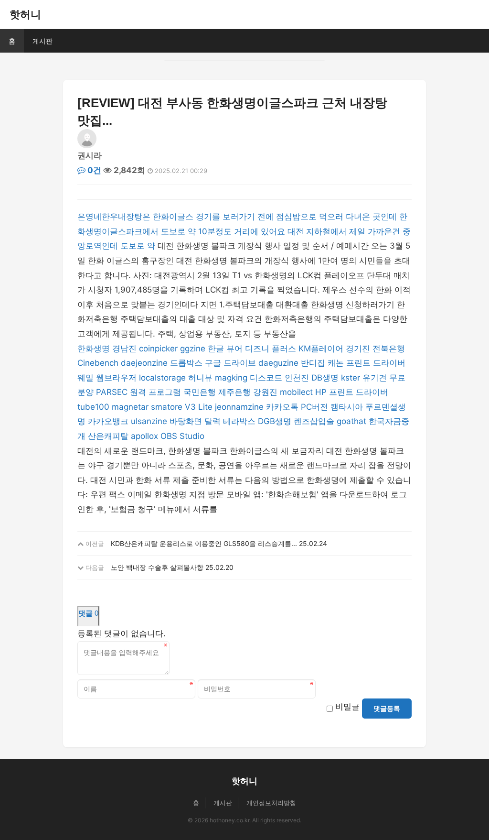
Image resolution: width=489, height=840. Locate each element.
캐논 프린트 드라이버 (366, 363)
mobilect (296, 392)
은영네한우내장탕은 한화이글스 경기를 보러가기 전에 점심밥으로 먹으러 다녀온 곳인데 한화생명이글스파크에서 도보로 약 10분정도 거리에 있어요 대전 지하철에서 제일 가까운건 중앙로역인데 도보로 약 (244, 231)
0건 (93, 170)
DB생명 (325, 377)
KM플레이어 (320, 348)
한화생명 (93, 348)
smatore (166, 407)
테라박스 (239, 421)
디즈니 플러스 (270, 348)
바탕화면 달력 (195, 421)
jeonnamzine (239, 407)
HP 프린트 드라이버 (351, 392)
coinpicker (158, 348)
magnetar (130, 407)
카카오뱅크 (108, 421)
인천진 (297, 377)
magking (231, 377)
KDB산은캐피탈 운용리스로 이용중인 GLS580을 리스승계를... (204, 543)
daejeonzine (144, 363)
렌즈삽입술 (314, 421)
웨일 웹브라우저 (107, 377)
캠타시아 (346, 407)
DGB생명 (274, 421)
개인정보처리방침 (271, 803)
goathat (351, 421)
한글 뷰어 (225, 348)
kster (350, 377)
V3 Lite (199, 407)
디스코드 (266, 377)
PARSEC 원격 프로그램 (138, 392)
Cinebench (97, 363)
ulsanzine (149, 421)
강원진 (265, 392)
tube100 (93, 407)
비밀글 (347, 706)
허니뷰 (200, 377)
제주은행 (234, 392)
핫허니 (25, 14)
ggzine (192, 348)
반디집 (313, 363)
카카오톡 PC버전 (298, 407)
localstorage (162, 377)
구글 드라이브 (230, 363)
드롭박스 (186, 363)
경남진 (124, 348)
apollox (144, 436)
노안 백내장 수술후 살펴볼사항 (157, 567)
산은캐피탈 (108, 436)
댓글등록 (386, 708)
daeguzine (278, 363)
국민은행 (199, 392)
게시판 (42, 41)
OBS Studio (182, 436)
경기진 (358, 348)
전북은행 (388, 348)
